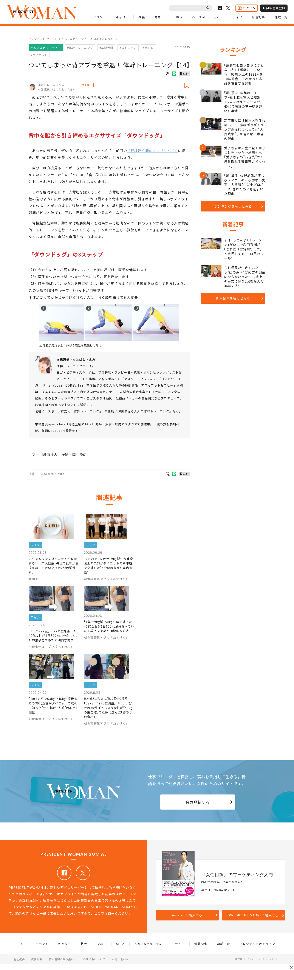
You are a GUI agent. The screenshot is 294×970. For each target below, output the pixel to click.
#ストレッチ (128, 48)
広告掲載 (36, 959)
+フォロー (85, 85)
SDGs (178, 17)
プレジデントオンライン (257, 944)
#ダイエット (39, 55)
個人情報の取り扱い (61, 959)
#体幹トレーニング (80, 48)
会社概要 (19, 959)
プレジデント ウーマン (43, 38)
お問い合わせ (120, 959)
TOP (22, 944)
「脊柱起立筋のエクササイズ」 (152, 150)
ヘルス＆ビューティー (76, 38)
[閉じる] (291, 967)
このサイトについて (92, 959)
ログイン (249, 8)
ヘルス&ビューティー (207, 17)
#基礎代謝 (106, 48)
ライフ (237, 17)
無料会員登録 (275, 8)
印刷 (185, 73)
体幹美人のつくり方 (106, 38)
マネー (159, 17)
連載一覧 (281, 17)
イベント (99, 17)
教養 (141, 17)
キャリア (122, 17)
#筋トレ (148, 48)
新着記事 (258, 17)
